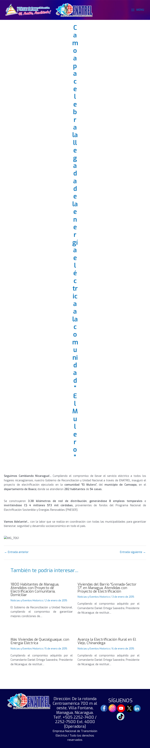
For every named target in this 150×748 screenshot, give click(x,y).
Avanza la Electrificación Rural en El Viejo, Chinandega (107, 641)
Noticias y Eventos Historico (27, 600)
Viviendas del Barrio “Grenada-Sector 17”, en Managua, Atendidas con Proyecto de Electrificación (107, 588)
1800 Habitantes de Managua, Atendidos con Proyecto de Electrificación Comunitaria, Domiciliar (35, 589)
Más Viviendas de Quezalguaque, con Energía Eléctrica (40, 641)
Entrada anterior (16, 552)
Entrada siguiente (133, 552)
